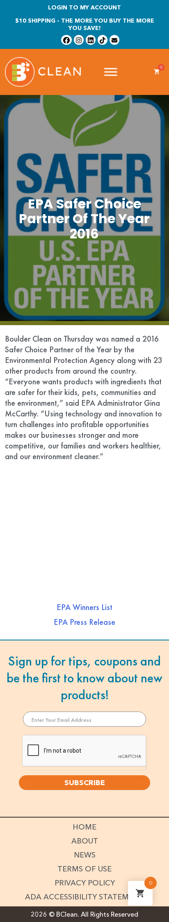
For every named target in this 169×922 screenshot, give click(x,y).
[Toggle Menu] (110, 72)
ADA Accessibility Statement (84, 896)
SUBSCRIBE (84, 782)
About (84, 841)
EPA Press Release (84, 622)
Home (84, 827)
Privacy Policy (85, 882)
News (85, 855)
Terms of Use (84, 868)
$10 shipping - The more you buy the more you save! (84, 24)
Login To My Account (84, 7)
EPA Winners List (84, 607)
